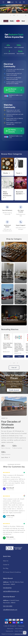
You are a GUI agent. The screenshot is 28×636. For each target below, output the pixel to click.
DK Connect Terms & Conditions (12, 572)
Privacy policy (21, 626)
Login (8, 356)
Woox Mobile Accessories (7, 194)
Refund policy (10, 628)
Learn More (5, 457)
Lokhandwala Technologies (20, 634)
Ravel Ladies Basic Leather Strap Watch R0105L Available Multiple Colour (8, 346)
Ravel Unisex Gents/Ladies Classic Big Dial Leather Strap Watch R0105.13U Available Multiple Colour (19, 347)
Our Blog (5, 568)
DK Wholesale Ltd (12, 626)
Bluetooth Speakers (19, 193)
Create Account (14, 390)
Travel (18, 173)
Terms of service (18, 628)
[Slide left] (10, 363)
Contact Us (6, 564)
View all (14, 367)
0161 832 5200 (7, 606)
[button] (3, 2)
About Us (5, 561)
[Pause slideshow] (26, 15)
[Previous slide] (10, 15)
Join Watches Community (12, 131)
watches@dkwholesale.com (11, 591)
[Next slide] (17, 15)
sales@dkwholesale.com (10, 610)
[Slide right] (17, 363)
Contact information (19, 631)
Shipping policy (9, 631)
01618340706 (7, 588)
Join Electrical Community (12, 90)
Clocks (5, 173)
